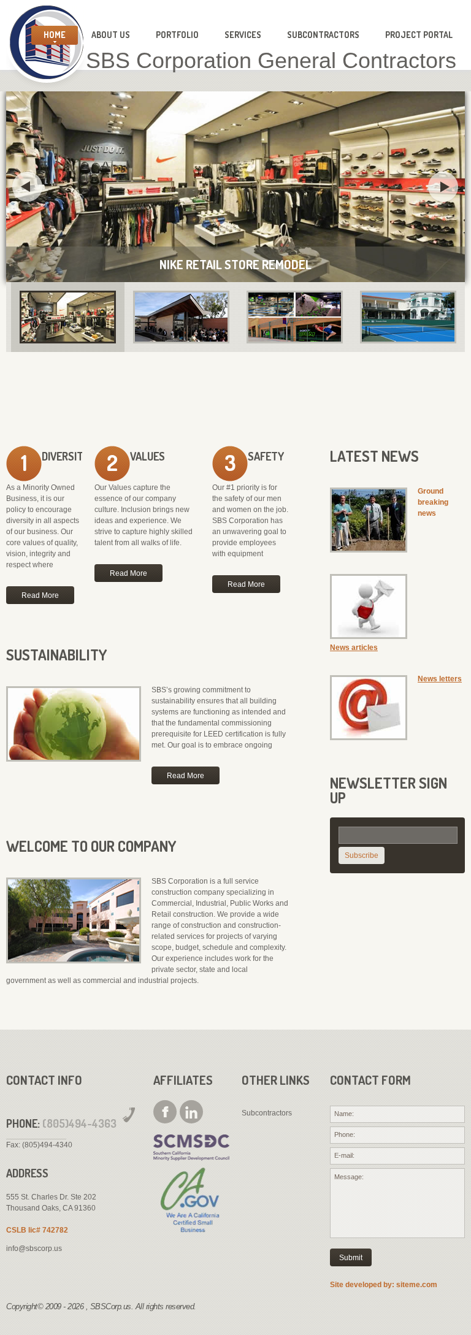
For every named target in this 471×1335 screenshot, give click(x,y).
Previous (27, 187)
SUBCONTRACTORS (323, 34)
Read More (40, 595)
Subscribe (361, 855)
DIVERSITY (66, 456)
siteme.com (416, 1284)
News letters (440, 679)
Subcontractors (267, 1113)
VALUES (147, 456)
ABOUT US (110, 34)
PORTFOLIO (177, 34)
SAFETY (266, 456)
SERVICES (242, 34)
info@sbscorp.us (34, 1248)
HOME (55, 34)
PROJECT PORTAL (419, 34)
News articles (354, 647)
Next (443, 187)
